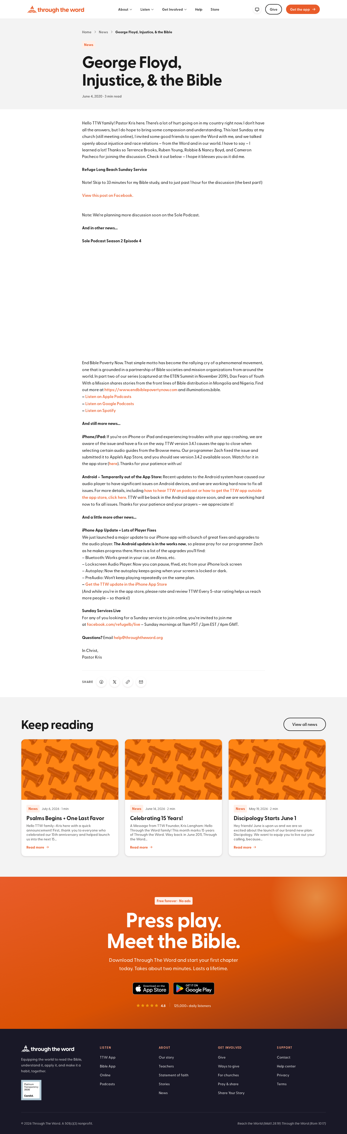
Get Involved (172, 9)
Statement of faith (173, 1075)
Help (198, 9)
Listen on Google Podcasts (109, 403)
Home (86, 31)
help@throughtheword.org (138, 637)
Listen (145, 9)
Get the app (300, 9)
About (123, 9)
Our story (166, 1057)
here (113, 463)
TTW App (108, 1057)
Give (273, 9)
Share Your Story (231, 1092)
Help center (286, 1066)
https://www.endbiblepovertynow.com (140, 389)
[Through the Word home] (55, 9)
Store (215, 9)
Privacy (283, 1075)
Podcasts (107, 1083)
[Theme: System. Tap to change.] (257, 9)
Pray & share (228, 1083)
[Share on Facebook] (101, 682)
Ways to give (228, 1066)
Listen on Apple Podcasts (108, 396)
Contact (283, 1057)
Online (105, 1075)
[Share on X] (114, 682)
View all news (304, 724)
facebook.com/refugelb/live (113, 624)
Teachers (166, 1066)
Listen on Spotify (100, 410)
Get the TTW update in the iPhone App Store (126, 584)
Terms (282, 1083)
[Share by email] (141, 682)
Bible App (108, 1066)
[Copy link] (128, 682)
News (103, 31)
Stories (164, 1083)
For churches (228, 1075)
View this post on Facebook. (107, 195)
